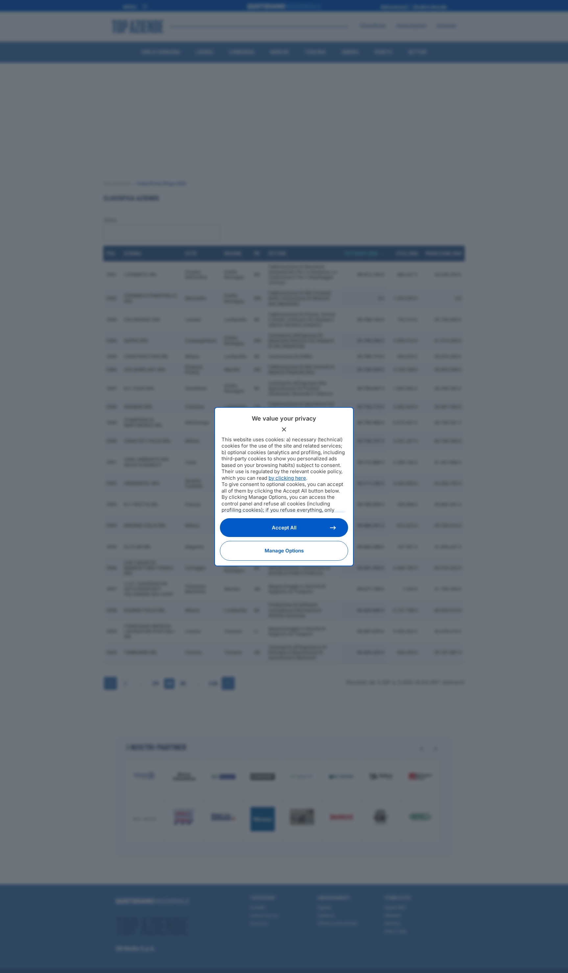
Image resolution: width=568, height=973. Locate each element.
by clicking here (287, 478)
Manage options (284, 550)
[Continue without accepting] (284, 429)
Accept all (284, 527)
